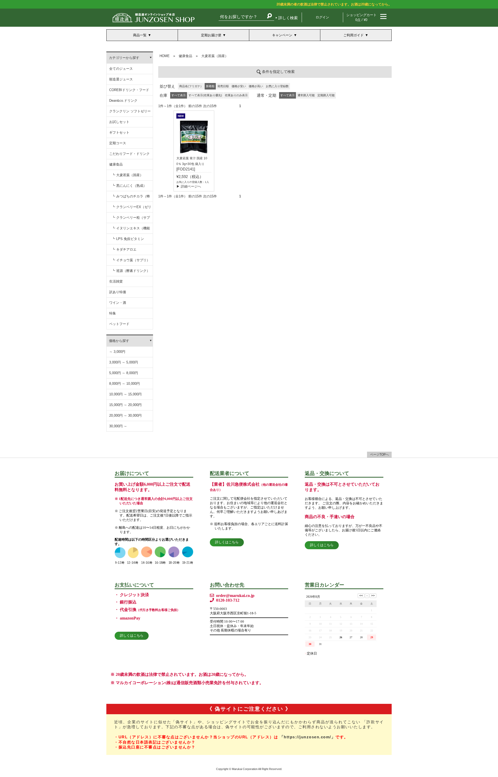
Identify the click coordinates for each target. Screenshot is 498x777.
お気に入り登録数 (277, 86)
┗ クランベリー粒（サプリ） (131, 219)
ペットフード (119, 324)
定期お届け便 (211, 35)
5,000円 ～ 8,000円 (123, 373)
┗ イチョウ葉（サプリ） (131, 260)
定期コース (117, 143)
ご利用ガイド (353, 35)
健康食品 (116, 164)
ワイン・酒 (117, 303)
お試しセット (119, 122)
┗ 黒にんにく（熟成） (129, 186)
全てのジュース (121, 69)
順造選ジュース (121, 79)
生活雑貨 (116, 281)
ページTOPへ (379, 454)
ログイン (322, 17)
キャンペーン (282, 35)
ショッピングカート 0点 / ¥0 (361, 17)
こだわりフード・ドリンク (129, 154)
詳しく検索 (288, 18)
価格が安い (239, 86)
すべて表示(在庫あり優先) (205, 95)
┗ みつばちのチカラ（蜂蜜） (131, 198)
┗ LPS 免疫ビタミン (128, 239)
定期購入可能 (326, 95)
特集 (112, 313)
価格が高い (256, 86)
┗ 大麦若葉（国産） (127, 175)
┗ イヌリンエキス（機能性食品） (131, 230)
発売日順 (223, 86)
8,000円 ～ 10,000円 (124, 384)
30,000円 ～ (118, 426)
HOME (165, 56)
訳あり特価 (117, 292)
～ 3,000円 (117, 352)
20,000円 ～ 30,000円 (125, 415)
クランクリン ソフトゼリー (130, 111)
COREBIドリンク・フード (129, 90)
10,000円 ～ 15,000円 (125, 394)
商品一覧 (140, 35)
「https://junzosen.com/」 (308, 737)
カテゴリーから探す (124, 58)
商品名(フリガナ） (191, 86)
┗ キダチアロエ (124, 249)
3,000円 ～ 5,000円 (123, 362)
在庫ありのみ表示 (236, 95)
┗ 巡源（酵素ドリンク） (131, 271)
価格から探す (119, 341)
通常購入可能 (306, 95)
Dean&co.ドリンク (123, 100)
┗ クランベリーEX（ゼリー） (131, 208)
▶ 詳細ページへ (188, 186)
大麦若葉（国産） (214, 56)
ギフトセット (119, 132)
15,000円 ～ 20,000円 (125, 405)
